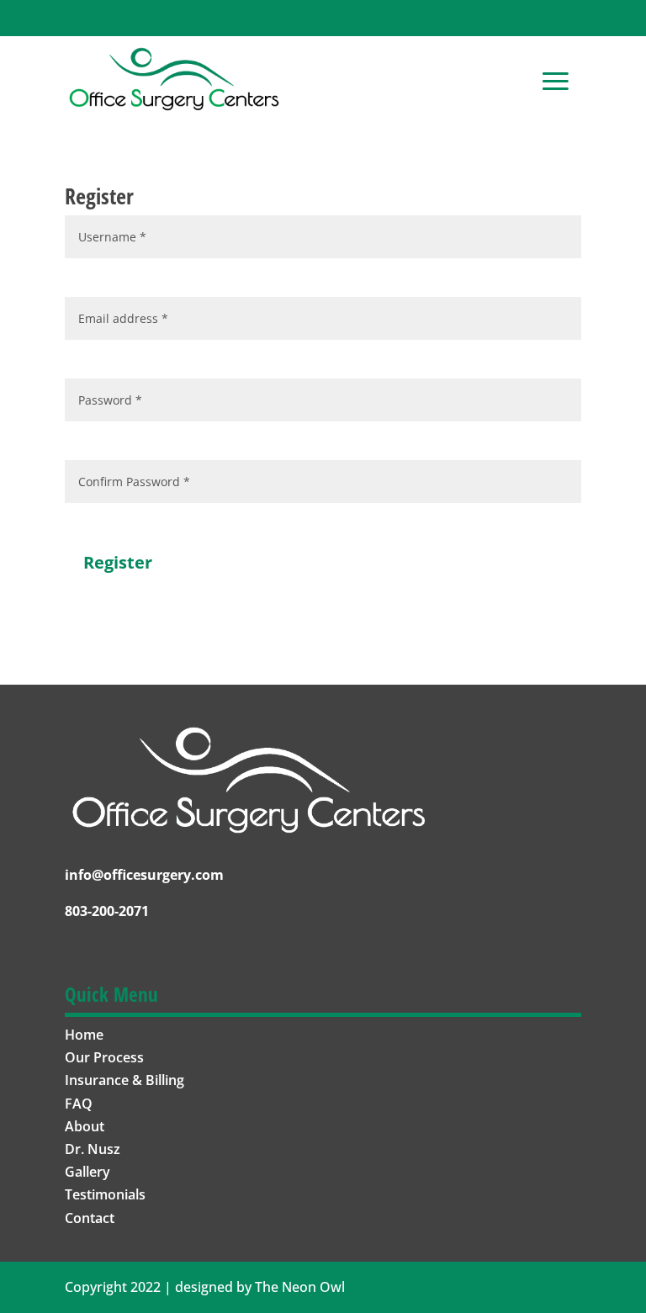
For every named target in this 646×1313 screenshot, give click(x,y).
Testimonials (105, 1194)
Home (84, 1034)
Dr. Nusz (92, 1149)
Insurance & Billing (124, 1080)
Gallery (87, 1171)
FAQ (79, 1103)
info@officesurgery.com (144, 875)
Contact (89, 1218)
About (84, 1126)
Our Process (104, 1057)
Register (117, 562)
